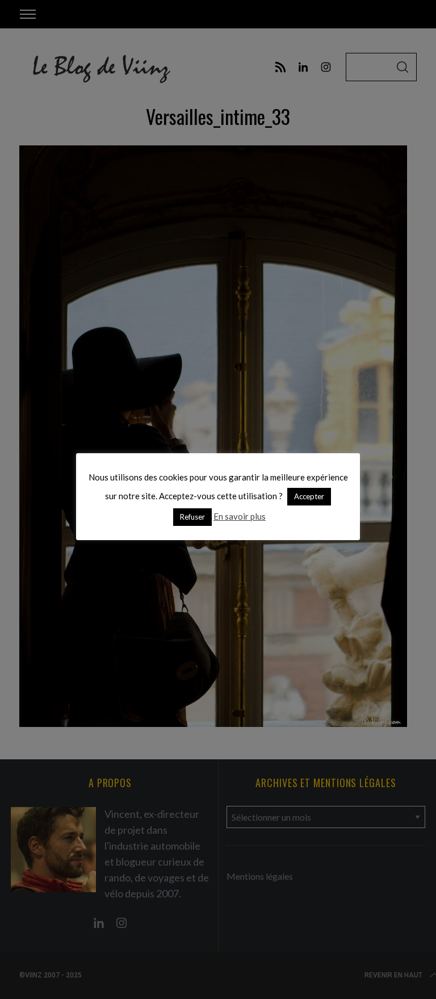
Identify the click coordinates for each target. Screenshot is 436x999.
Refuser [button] (192, 516)
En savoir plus (239, 516)
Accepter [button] (309, 496)
